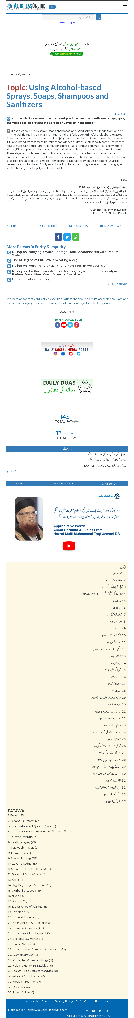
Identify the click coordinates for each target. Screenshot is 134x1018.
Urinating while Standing (31, 279)
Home (10, 74)
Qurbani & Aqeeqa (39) (25, 890)
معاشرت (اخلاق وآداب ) (109, 732)
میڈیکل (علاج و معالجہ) (110, 787)
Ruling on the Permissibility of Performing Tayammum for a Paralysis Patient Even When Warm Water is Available (64, 272)
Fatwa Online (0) (21, 992)
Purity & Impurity (24, 74)
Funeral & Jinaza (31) (23, 917)
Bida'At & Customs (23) (24, 820)
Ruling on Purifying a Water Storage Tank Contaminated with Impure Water (65, 253)
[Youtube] (64, 325)
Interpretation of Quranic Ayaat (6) (32, 826)
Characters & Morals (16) (25, 938)
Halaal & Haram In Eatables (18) (30, 965)
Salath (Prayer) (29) (22, 842)
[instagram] (76, 325)
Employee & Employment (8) (29, 933)
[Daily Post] (67, 349)
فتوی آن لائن (116, 801)
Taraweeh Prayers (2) (23, 847)
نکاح (118, 676)
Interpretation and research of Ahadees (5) (37, 831)
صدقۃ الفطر (116, 642)
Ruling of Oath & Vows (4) (26, 874)
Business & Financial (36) (26, 928)
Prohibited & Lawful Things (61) (30, 960)
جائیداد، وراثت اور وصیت (109, 711)
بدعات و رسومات (115, 580)
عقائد (119, 573)
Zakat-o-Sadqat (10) (23, 863)
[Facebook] (58, 237)
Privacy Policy (64, 1001)
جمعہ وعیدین (116, 621)
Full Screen (49, 225)
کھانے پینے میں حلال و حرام (109, 766)
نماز (119, 607)
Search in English (67, 22)
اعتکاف (117, 656)
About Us (32, 1001)
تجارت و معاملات (113, 718)
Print (14, 225)
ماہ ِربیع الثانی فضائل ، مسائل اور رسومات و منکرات (105, 454)
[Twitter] (67, 237)
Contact (47, 1001)
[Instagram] (106, 1011)
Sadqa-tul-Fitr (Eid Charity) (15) (29, 869)
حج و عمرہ (117, 662)
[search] (98, 17)
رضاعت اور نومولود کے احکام (108, 697)
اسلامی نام (116, 738)
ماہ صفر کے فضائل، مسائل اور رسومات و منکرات (106, 460)
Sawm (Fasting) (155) (22, 858)
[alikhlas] (26, 7)
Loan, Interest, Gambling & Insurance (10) (37, 949)
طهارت (118, 600)
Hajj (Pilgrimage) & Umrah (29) (29, 885)
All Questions (117, 284)
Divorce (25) (17, 901)
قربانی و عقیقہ (115, 669)
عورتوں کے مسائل (112, 752)
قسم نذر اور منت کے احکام (109, 649)
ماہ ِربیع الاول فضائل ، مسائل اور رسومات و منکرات (105, 465)
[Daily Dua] (67, 386)
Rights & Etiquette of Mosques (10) (33, 970)
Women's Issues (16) (23, 954)
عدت (119, 690)
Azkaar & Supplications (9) (27, 976)
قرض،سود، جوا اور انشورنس (109, 746)
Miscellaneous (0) (21, 987)
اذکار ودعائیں (115, 780)
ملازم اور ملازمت (114, 725)
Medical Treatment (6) (25, 981)
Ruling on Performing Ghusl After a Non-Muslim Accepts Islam (60, 265)
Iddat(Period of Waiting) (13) (28, 906)
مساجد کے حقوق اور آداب (109, 773)
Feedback (101, 1001)
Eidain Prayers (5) (20, 853)
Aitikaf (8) (16, 879)
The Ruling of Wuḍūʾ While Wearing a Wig (45, 260)
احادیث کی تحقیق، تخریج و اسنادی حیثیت (104, 593)
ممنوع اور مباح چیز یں (111, 759)
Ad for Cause (84, 1001)
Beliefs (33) (16, 815)
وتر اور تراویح (116, 614)
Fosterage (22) (19, 912)
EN (51, 7)
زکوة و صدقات (114, 635)
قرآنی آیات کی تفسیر (113, 586)
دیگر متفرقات (115, 794)
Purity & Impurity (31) (23, 836)
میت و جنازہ (115, 704)
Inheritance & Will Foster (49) (29, 922)
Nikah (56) (16, 896)
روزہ (120, 628)
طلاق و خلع (116, 683)
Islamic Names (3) (21, 944)
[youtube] (67, 524)
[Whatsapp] (75, 237)
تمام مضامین (11, 471)
